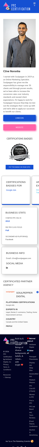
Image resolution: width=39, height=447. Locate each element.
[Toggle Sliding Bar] (34, 5)
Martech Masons (32, 381)
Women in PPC (32, 395)
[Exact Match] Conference (32, 423)
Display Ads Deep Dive (32, 366)
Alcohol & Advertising (32, 432)
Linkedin (19, 118)
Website (19, 127)
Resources (7, 375)
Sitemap (8, 377)
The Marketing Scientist (21, 441)
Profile (9, 326)
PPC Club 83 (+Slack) (32, 388)
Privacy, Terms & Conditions (7, 367)
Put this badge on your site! (19, 167)
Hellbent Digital (32, 345)
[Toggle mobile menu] (34, 3)
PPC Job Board (32, 407)
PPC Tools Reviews (32, 415)
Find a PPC (31, 401)
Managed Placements (32, 357)
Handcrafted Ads (32, 375)
